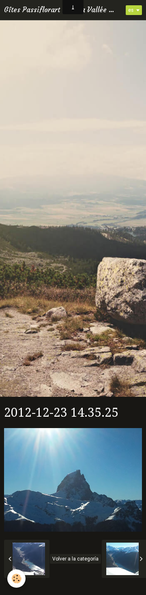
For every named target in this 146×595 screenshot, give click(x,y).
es (130, 10)
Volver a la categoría (75, 559)
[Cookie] (16, 578)
